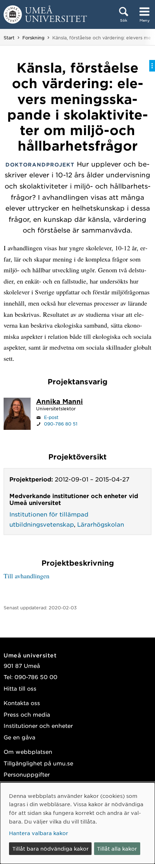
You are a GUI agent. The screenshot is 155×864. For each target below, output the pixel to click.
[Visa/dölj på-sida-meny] (152, 66)
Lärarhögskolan (100, 524)
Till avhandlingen (26, 575)
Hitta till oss (20, 688)
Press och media (27, 714)
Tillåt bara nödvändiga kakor (50, 848)
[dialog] (77, 823)
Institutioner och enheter (38, 725)
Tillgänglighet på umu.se (38, 763)
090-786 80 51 (61, 424)
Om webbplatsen (28, 751)
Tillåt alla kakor (117, 848)
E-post (51, 417)
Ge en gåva (19, 737)
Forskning (33, 37)
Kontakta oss (22, 702)
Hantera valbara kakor (38, 833)
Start (9, 37)
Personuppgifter (27, 774)
